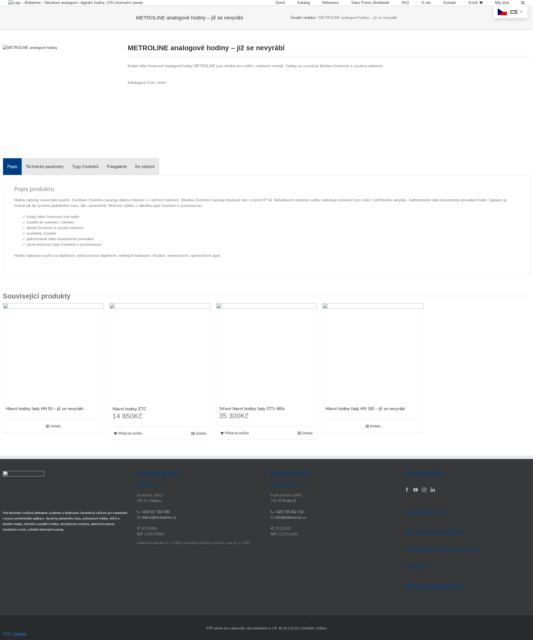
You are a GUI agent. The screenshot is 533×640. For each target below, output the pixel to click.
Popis (12, 166)
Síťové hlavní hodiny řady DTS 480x (252, 408)
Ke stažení (145, 166)
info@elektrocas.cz (290, 517)
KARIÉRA (416, 567)
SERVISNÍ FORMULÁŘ (433, 587)
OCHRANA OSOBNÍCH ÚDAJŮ (443, 550)
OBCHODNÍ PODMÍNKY (434, 532)
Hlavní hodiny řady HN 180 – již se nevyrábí (365, 408)
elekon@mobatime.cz (159, 517)
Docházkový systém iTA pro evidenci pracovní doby (266, 623)
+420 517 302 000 (155, 512)
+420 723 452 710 (289, 512)
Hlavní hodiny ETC (129, 408)
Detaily (55, 426)
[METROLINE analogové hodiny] (58, 100)
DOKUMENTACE (425, 512)
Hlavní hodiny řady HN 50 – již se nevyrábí (44, 408)
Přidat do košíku (130, 433)
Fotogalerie (117, 166)
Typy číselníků (85, 166)
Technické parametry (45, 166)
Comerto (19, 634)
